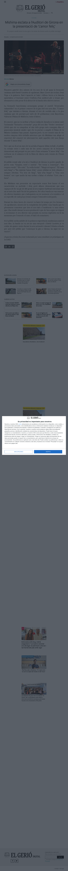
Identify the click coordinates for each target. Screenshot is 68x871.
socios (20, 424)
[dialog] (34, 435)
